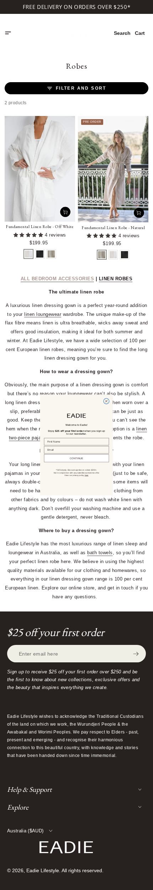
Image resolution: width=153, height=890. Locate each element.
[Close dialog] (106, 401)
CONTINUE (76, 458)
